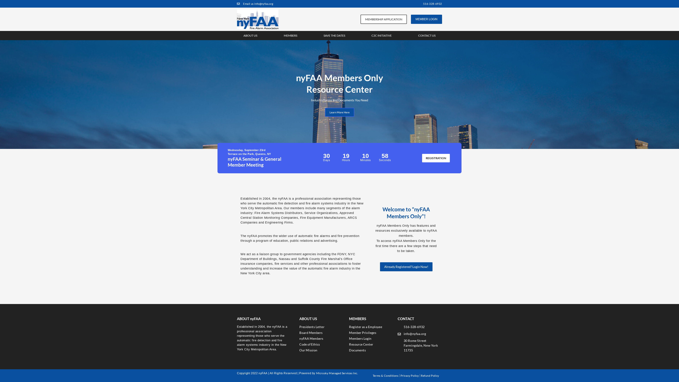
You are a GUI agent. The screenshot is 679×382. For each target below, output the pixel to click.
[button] (3, 94)
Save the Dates (334, 35)
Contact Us (427, 35)
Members (290, 35)
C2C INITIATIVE (382, 35)
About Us (250, 35)
